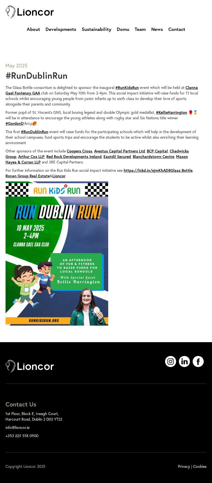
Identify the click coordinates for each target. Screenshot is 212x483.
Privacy (184, 466)
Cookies (199, 466)
